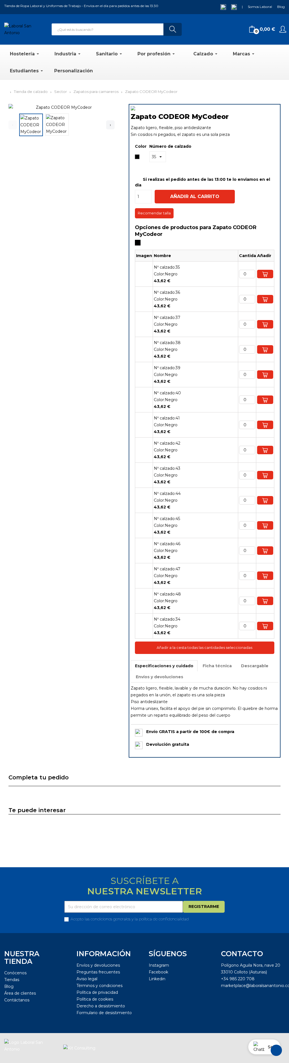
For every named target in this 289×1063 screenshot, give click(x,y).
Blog (281, 7)
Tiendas (11, 979)
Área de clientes (20, 993)
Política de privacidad (97, 992)
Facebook (158, 972)
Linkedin (157, 978)
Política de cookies (94, 999)
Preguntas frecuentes (98, 972)
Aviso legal (86, 978)
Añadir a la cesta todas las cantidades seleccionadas (204, 647)
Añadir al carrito (194, 196)
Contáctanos (16, 1000)
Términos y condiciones (99, 985)
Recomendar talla (154, 213)
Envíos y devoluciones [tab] (159, 676)
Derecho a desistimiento (100, 1005)
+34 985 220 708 (238, 978)
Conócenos (15, 972)
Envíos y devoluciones (98, 965)
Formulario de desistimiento (104, 1012)
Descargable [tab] (254, 665)
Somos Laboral (260, 7)
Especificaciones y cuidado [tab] (164, 665)
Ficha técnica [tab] (217, 665)
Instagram (159, 965)
